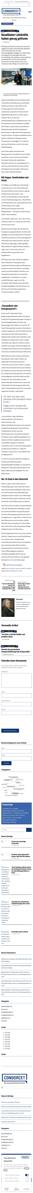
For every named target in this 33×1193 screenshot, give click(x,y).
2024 (6, 1037)
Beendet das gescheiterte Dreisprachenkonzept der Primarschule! (15, 650)
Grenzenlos (4, 1018)
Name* (3, 748)
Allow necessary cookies (12, 1175)
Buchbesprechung (6, 1012)
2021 (6, 1044)
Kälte (20, 570)
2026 (6, 1032)
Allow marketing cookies (12, 1181)
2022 (6, 1041)
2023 (6, 1039)
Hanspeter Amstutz (8, 654)
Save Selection (16, 1188)
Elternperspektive (6, 1015)
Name (3, 692)
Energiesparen (14, 570)
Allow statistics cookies (11, 1178)
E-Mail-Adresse (5, 700)
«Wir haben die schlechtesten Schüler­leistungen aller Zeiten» (20, 903)
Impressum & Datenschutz (21, 1)
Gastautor (6, 42)
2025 (6, 1035)
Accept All (26, 1189)
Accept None (6, 1188)
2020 (6, 1046)
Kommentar (4, 671)
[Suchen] (29, 830)
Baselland (7, 570)
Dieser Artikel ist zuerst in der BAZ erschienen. (19, 568)
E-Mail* (3, 755)
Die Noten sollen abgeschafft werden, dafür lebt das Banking (20, 855)
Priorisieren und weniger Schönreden (10, 1102)
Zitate (3, 1021)
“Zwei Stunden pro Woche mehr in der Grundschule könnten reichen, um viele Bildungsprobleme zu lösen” (21, 870)
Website (3, 709)
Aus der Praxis (5, 1006)
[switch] (27, 1175)
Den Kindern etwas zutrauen (19, 932)
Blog (2, 31)
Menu (30, 12)
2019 (6, 1048)
